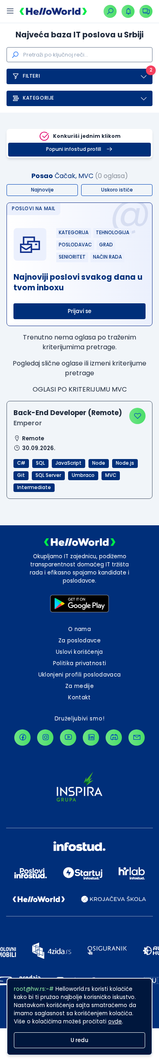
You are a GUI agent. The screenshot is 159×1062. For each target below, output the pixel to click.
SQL (40, 463)
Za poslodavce (79, 640)
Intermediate (34, 487)
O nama (79, 629)
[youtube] (68, 737)
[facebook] (22, 737)
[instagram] (45, 737)
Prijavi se (79, 311)
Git (21, 475)
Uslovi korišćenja (79, 652)
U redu (79, 1040)
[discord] (114, 737)
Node (98, 463)
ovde (115, 1021)
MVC (110, 475)
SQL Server (48, 475)
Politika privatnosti (79, 663)
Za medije (79, 686)
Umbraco (83, 475)
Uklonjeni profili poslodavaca (79, 675)
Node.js (125, 463)
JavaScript (68, 463)
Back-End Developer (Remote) (67, 413)
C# (21, 463)
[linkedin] (91, 737)
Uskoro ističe (117, 190)
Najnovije (42, 190)
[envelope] (136, 737)
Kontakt (79, 697)
